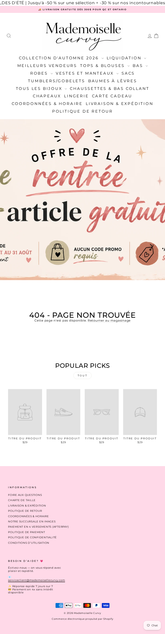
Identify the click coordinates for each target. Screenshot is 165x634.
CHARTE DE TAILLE (22, 500)
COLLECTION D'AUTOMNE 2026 (60, 58)
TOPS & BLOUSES (103, 65)
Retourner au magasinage (109, 320)
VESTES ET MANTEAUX (86, 73)
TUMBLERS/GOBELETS (56, 81)
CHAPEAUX (47, 96)
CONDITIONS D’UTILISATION (28, 542)
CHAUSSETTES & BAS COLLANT (109, 88)
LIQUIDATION (125, 58)
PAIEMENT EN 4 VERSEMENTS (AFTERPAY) (38, 526)
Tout (82, 375)
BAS (139, 65)
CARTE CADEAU (112, 96)
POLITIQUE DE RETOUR (82, 111)
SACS (128, 73)
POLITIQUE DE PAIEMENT (26, 532)
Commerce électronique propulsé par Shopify (82, 618)
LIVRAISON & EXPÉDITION (119, 103)
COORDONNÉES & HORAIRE (47, 103)
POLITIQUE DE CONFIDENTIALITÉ (32, 537)
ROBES (40, 73)
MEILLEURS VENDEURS (47, 65)
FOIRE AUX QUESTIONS (25, 494)
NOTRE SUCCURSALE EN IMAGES (32, 521)
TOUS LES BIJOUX (40, 88)
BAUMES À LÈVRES (112, 81)
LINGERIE (76, 96)
